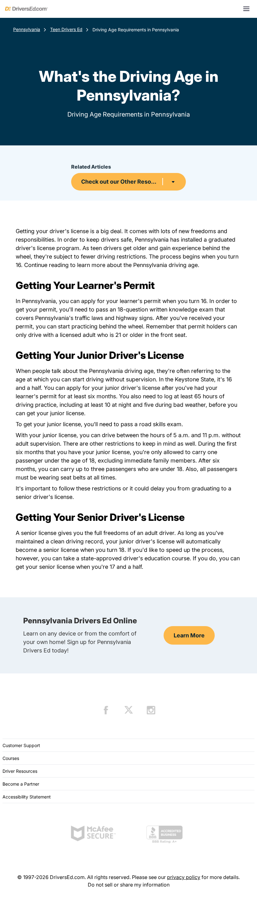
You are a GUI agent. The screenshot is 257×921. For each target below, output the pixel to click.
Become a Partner (21, 784)
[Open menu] (246, 8)
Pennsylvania (26, 29)
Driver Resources (20, 771)
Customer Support (21, 745)
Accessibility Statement (27, 796)
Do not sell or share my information (129, 885)
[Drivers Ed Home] (26, 8)
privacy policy (183, 877)
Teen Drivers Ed (66, 29)
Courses (11, 758)
